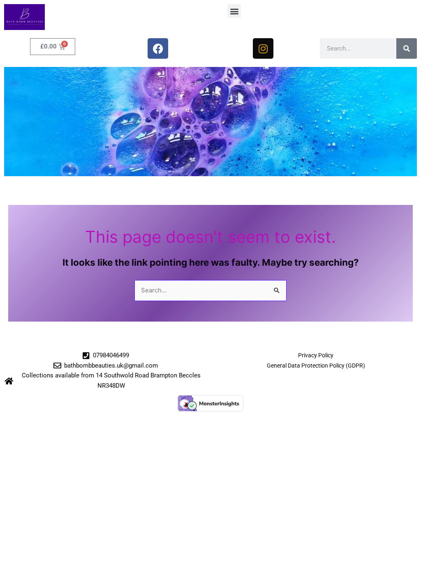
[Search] (406, 48)
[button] (234, 11)
